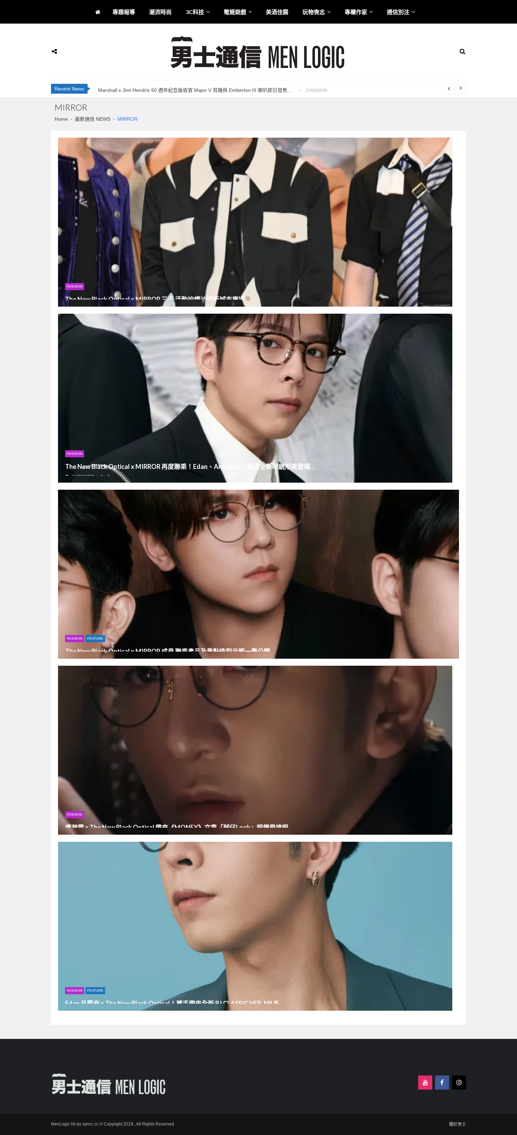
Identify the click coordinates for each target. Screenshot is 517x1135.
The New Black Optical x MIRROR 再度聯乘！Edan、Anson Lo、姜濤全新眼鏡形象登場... (189, 466)
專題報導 (124, 11)
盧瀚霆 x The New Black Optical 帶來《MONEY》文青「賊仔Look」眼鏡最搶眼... (179, 827)
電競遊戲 (235, 11)
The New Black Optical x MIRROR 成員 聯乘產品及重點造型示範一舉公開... (169, 651)
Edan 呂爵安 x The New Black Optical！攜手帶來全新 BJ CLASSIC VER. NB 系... (174, 1003)
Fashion (74, 286)
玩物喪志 (313, 11)
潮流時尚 (160, 11)
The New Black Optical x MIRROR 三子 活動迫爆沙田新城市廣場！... (160, 299)
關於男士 (457, 1124)
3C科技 (195, 11)
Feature (95, 638)
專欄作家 (356, 11)
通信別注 (398, 11)
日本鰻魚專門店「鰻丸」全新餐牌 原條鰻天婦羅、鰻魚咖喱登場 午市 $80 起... (183, 90)
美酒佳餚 (277, 11)
